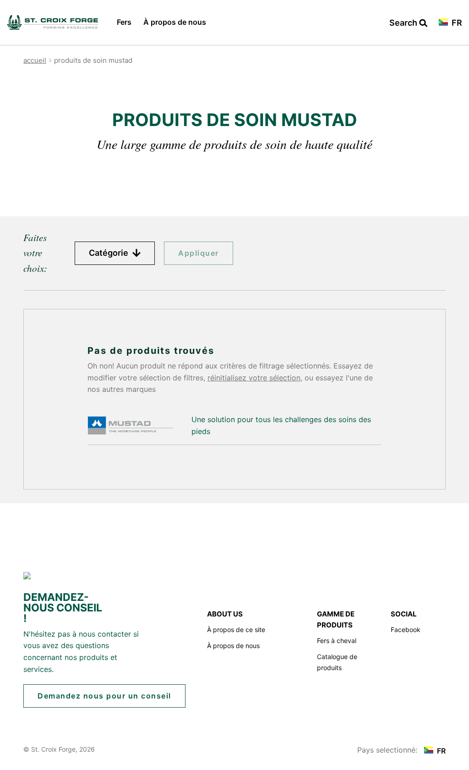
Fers (124, 22)
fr (456, 23)
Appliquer (198, 253)
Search (408, 23)
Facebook (405, 629)
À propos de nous (174, 22)
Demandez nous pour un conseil (104, 695)
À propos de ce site (236, 629)
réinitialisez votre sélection (253, 377)
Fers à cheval (336, 640)
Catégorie (109, 253)
